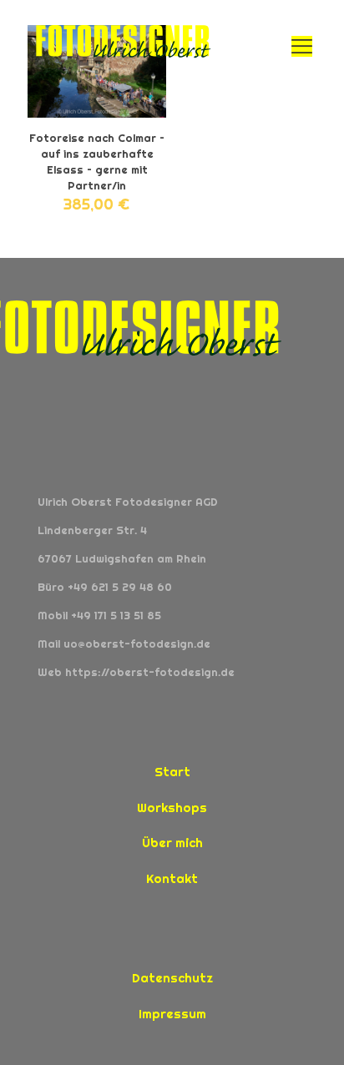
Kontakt (172, 878)
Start (172, 772)
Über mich (172, 842)
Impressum (172, 1014)
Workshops (172, 807)
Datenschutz (172, 978)
